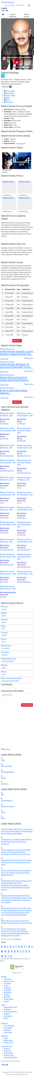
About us (7, 1048)
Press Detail (8, 1032)
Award (8, 100)
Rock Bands (8, 1016)
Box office (7, 997)
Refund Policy (8, 1055)
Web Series (9, 102)
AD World (4, 1023)
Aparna (13, 141)
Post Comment (27, 705)
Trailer (6, 986)
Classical (7, 1014)
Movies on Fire (9, 981)
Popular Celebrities (12, 15)
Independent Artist (10, 1007)
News (7, 98)
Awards (6, 1001)
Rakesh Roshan (26, 15)
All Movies (7, 988)
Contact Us (8, 1051)
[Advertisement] (17, 730)
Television (4, 1036)
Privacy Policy (8, 1053)
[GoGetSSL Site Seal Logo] (17, 967)
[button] (17, 8)
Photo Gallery (10, 91)
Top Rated (7, 983)
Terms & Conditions (10, 1057)
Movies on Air (8, 1043)
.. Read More (5, 240)
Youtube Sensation (10, 1012)
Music (3, 1005)
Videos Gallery (10, 95)
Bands (6, 1018)
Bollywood (7, 1009)
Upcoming (7, 979)
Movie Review (8, 999)
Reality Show (8, 1040)
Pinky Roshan (20, 143)
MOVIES (4, 977)
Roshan (13, 139)
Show (6, 1038)
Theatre (6, 995)
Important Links (6, 1046)
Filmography (9, 93)
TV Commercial (9, 1026)
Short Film (7, 990)
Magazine (7, 1030)
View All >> (17, 341)
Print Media (8, 1028)
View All (14, 178)
